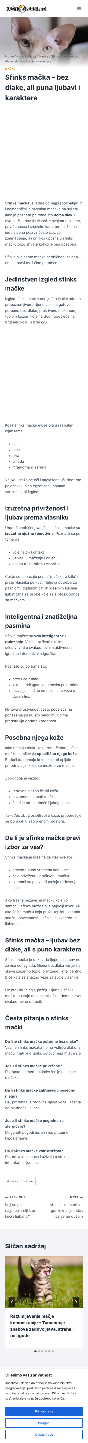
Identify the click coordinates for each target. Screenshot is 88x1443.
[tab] (35, 1351)
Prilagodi (44, 1423)
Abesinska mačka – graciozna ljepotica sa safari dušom (66, 1207)
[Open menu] (79, 8)
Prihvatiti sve (44, 1411)
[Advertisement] (44, 154)
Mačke (10, 68)
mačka (12, 1181)
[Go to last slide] (12, 1302)
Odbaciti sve (44, 1434)
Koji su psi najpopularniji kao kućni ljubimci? (20, 1207)
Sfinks (28, 1181)
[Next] (76, 1302)
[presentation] (44, 1282)
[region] (44, 1406)
